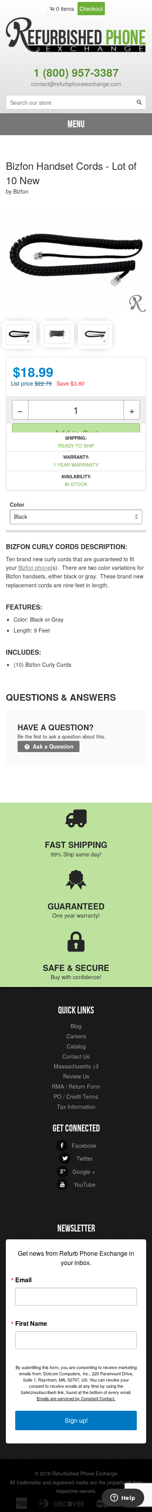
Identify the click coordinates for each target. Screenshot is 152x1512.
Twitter (77, 1158)
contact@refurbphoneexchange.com (76, 84)
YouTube (77, 1184)
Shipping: (76, 442)
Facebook (77, 1145)
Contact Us (76, 1056)
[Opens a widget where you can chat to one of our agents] (122, 1498)
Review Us (76, 1076)
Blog (76, 1026)
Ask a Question (52, 746)
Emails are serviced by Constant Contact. (76, 1398)
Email (23, 1280)
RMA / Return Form (76, 1086)
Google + (77, 1171)
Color (17, 504)
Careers (76, 1036)
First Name (31, 1323)
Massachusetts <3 (76, 1066)
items (65, 8)
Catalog (76, 1046)
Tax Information (76, 1106)
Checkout (91, 8)
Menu (76, 124)
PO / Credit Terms (76, 1096)
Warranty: (76, 461)
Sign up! (76, 1420)
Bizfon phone (34, 567)
